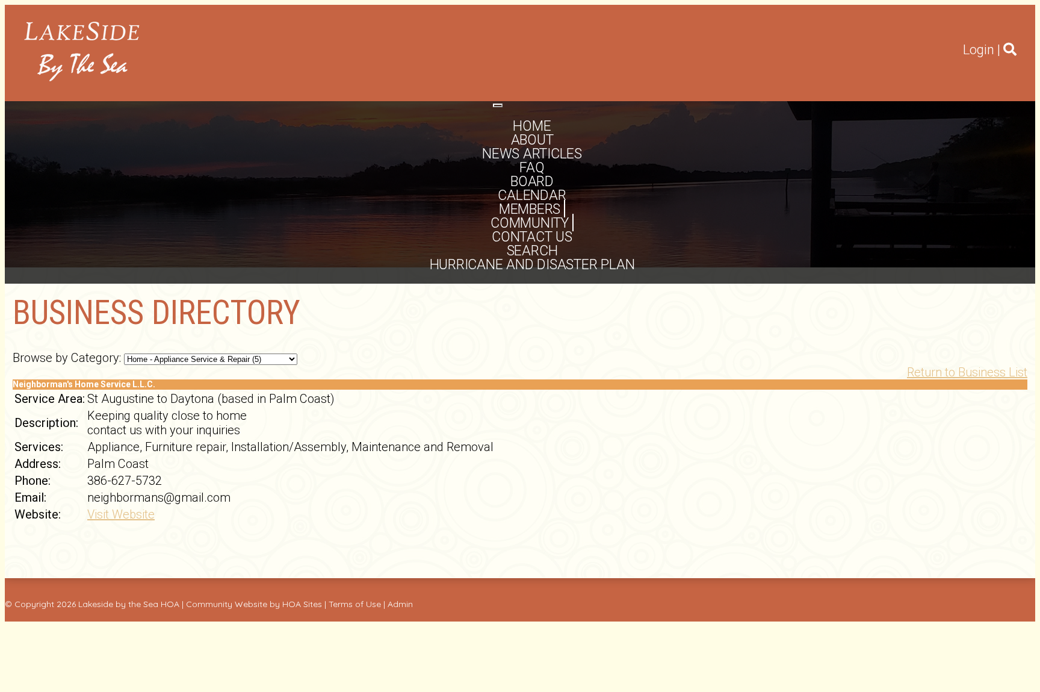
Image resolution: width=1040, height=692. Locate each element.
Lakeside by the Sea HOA (128, 604)
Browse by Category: (67, 358)
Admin (400, 604)
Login (978, 49)
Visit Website (121, 514)
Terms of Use (355, 604)
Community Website (226, 604)
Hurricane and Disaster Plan (532, 265)
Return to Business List (967, 372)
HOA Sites (302, 604)
